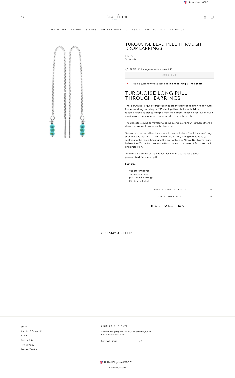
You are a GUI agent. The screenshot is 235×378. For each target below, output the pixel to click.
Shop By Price (111, 29)
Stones (91, 29)
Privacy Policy (28, 340)
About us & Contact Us (31, 331)
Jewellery (59, 29)
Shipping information (170, 189)
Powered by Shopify (117, 367)
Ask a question (169, 196)
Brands (76, 29)
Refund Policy (27, 344)
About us (177, 29)
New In (24, 335)
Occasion (133, 29)
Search (24, 326)
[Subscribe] (140, 341)
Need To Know (155, 29)
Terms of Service (29, 349)
